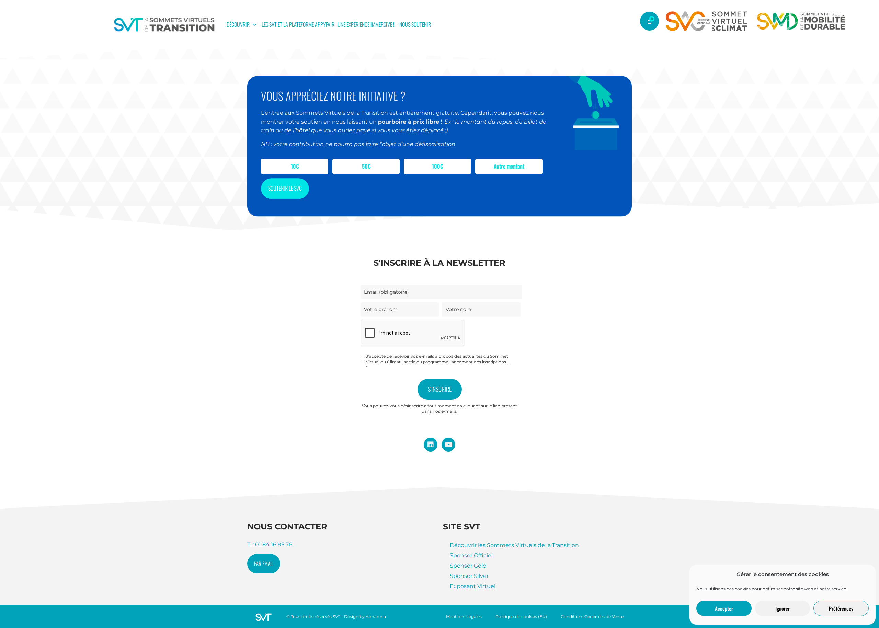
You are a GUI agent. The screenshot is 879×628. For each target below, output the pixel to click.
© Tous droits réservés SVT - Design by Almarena (336, 616)
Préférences (841, 608)
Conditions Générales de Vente (592, 616)
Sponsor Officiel (471, 555)
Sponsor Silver (469, 576)
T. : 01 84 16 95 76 (269, 544)
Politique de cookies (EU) (521, 616)
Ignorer (782, 608)
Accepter (724, 608)
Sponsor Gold (468, 565)
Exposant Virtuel (472, 586)
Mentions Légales (464, 616)
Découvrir (238, 24)
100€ (437, 166)
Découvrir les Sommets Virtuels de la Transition (514, 545)
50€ (366, 166)
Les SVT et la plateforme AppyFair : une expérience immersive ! (328, 24)
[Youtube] (448, 445)
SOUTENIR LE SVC (285, 188)
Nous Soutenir (415, 24)
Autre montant (509, 166)
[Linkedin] (430, 445)
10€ (295, 166)
